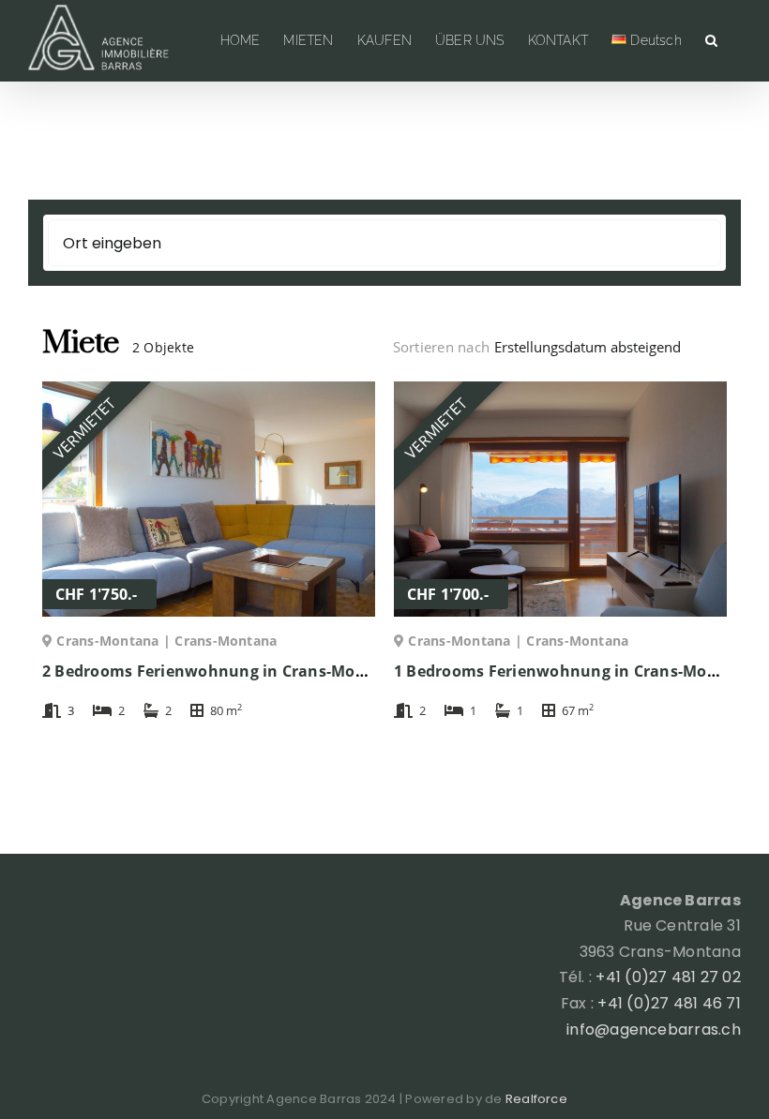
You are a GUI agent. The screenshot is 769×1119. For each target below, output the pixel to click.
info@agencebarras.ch (653, 1029)
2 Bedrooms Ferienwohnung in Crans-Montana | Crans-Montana (290, 671)
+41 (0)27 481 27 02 (668, 977)
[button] (711, 40)
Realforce (536, 1099)
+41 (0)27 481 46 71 (669, 1003)
